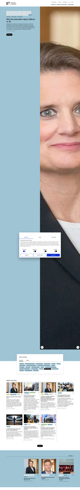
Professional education (39, 363)
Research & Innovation (62, 4)
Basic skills (53, 365)
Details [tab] (40, 237)
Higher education (9, 11)
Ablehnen (26, 255)
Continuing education (47, 363)
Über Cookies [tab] (54, 237)
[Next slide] (77, 347)
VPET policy (53, 363)
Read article (9, 34)
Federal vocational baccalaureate (31, 365)
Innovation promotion (15, 11)
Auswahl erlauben (40, 255)
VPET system (22, 363)
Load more (40, 445)
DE (69, 2)
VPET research (28, 367)
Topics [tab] (27, 360)
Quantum (32, 11)
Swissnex (8, 13)
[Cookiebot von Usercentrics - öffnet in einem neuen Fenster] (56, 234)
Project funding (22, 367)
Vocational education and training (29, 363)
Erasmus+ (42, 367)
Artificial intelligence (27, 11)
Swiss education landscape (35, 367)
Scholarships (21, 370)
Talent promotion (35, 370)
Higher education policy (28, 370)
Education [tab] (21, 360)
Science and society (13, 13)
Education (53, 4)
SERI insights (71, 4)
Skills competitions (22, 365)
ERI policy (19, 394)
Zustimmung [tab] (26, 237)
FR (71, 2)
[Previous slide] (42, 347)
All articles (70, 455)
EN (72, 2)
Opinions (8, 394)
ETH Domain (8, 426)
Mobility (29, 424)
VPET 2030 (58, 363)
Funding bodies (21, 11)
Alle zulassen (53, 255)
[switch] (34, 251)
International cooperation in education (50, 367)
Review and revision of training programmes (44, 365)
